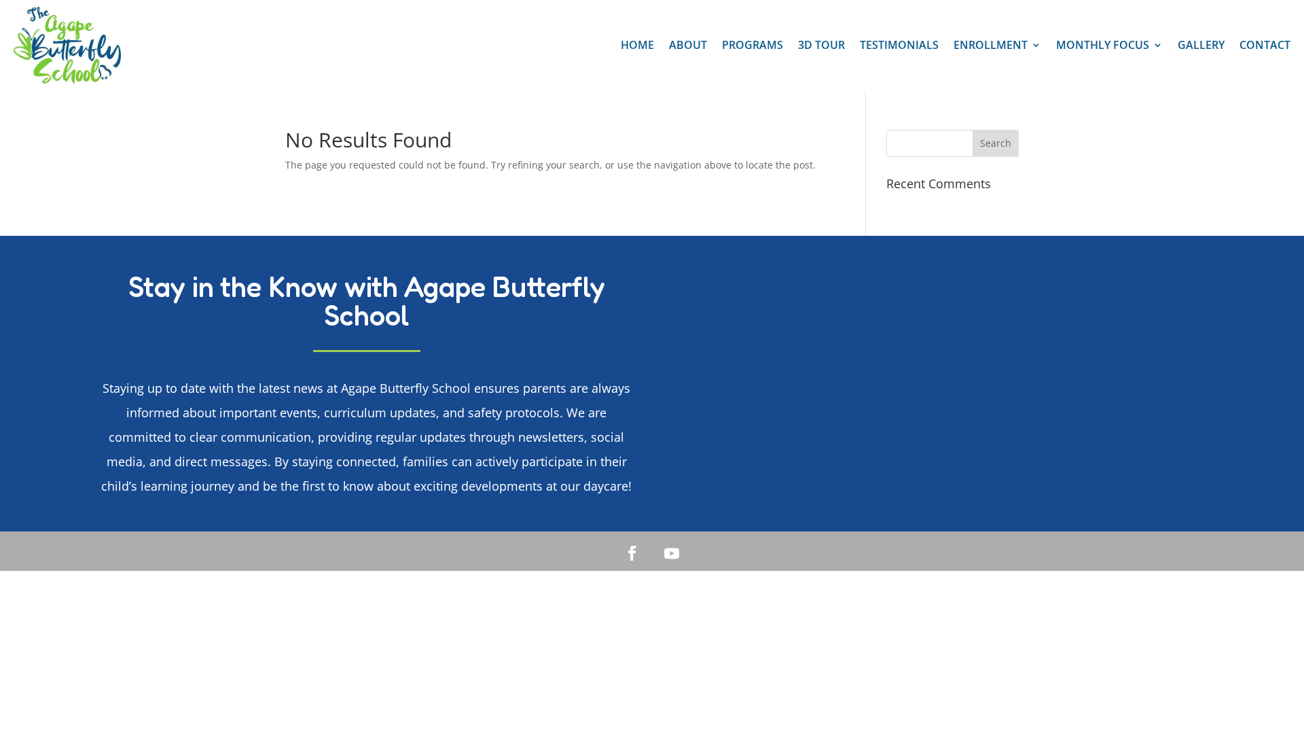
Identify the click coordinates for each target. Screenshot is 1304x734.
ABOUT (688, 44)
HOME (637, 44)
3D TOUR (821, 44)
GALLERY (1201, 44)
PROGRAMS (752, 44)
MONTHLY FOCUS (1102, 44)
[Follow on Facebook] (632, 553)
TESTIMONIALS (899, 44)
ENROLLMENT (991, 44)
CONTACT (1264, 44)
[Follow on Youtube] (672, 553)
